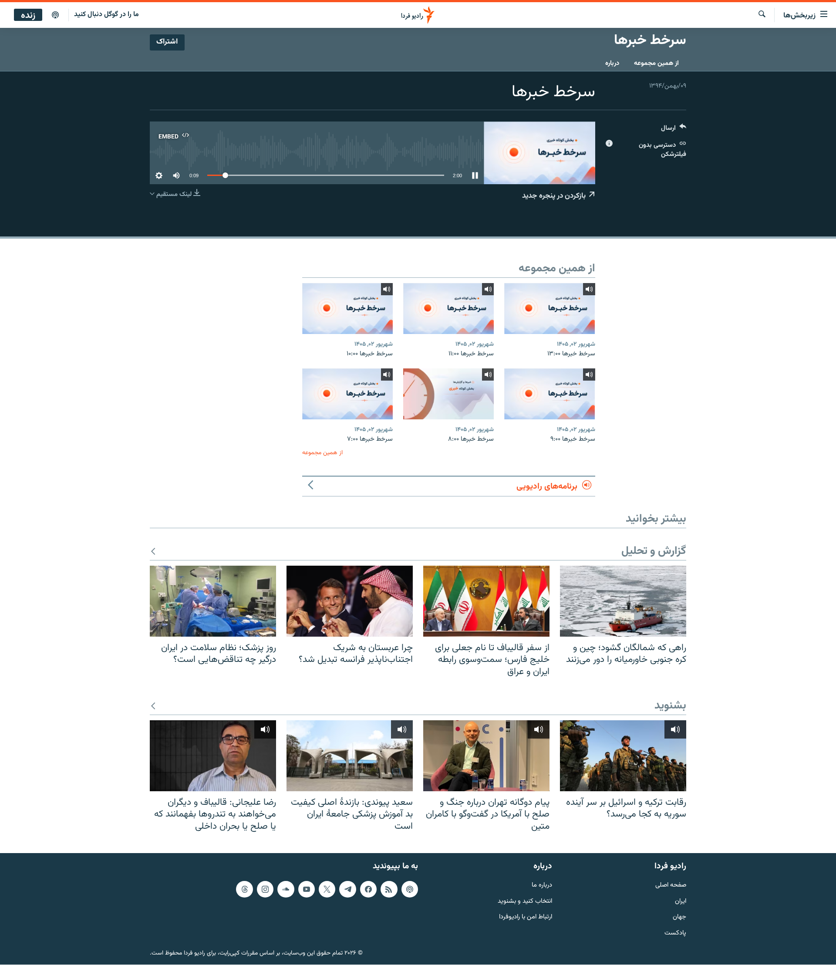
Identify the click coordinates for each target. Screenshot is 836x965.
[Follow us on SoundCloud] (285, 889)
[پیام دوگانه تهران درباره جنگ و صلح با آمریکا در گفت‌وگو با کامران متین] (486, 755)
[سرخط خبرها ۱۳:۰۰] (549, 308)
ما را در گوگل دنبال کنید (106, 14)
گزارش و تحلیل (653, 551)
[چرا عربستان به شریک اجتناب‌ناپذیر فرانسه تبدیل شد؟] (350, 601)
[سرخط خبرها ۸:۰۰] (448, 393)
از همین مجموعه (656, 63)
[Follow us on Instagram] (265, 889)
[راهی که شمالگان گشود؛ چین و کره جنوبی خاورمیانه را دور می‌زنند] (623, 601)
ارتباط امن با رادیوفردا (525, 917)
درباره (612, 63)
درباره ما (542, 885)
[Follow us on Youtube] (306, 889)
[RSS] (389, 889)
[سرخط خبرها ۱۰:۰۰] (347, 308)
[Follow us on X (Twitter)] (327, 889)
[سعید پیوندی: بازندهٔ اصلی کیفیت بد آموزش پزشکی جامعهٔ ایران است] (350, 755)
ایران (680, 901)
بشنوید (670, 706)
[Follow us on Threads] (244, 889)
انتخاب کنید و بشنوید (525, 901)
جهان (679, 917)
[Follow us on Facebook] (368, 889)
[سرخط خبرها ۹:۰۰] (549, 393)
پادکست (675, 933)
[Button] (673, 129)
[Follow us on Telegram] (347, 889)
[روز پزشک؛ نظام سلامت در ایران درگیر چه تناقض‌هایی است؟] (213, 601)
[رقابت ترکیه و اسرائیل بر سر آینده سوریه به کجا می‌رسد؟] (623, 755)
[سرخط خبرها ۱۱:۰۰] (448, 308)
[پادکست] (55, 15)
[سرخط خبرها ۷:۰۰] (347, 393)
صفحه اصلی (670, 885)
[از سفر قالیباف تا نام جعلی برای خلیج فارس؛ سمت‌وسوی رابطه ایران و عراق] (486, 601)
